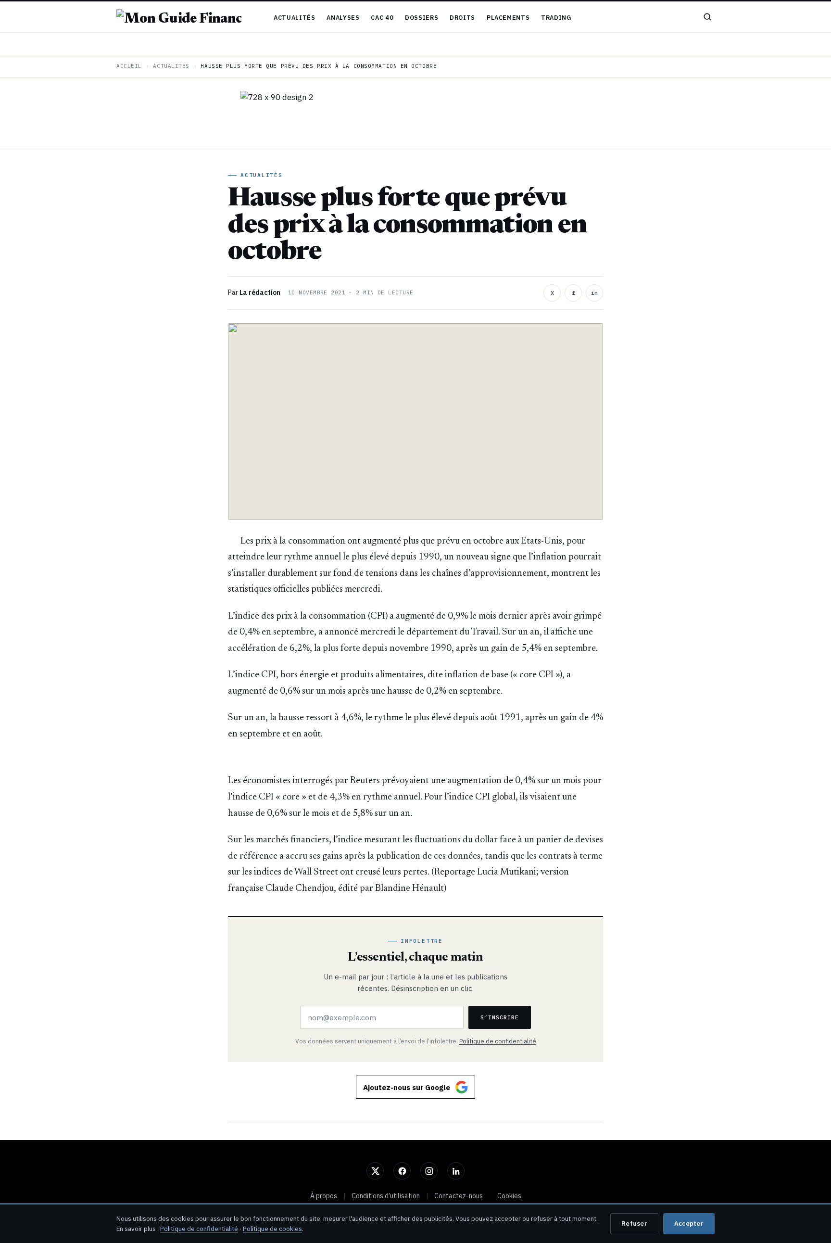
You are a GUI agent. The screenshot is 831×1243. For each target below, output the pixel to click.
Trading (556, 17)
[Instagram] (429, 1171)
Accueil (129, 66)
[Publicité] (415, 112)
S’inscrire (499, 1017)
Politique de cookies (272, 1228)
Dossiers (421, 17)
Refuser (634, 1223)
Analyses (343, 17)
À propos (323, 1196)
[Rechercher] (707, 17)
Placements (508, 17)
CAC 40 (382, 17)
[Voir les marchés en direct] (415, 44)
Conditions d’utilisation (386, 1196)
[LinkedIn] (456, 1171)
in (594, 292)
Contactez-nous (458, 1196)
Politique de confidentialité (497, 1041)
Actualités (294, 17)
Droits (462, 17)
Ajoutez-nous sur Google (406, 1087)
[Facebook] (402, 1171)
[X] (375, 1171)
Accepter (689, 1223)
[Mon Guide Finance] (178, 17)
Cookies (509, 1196)
